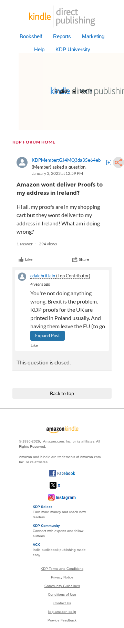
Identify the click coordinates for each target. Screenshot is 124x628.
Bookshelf (31, 36)
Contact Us (62, 603)
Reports (62, 36)
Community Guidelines (62, 586)
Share (84, 259)
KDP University (72, 49)
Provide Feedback (62, 620)
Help (39, 49)
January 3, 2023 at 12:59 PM (57, 173)
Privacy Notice (62, 577)
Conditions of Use (62, 594)
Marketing (93, 36)
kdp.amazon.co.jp (62, 612)
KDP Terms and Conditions (62, 569)
